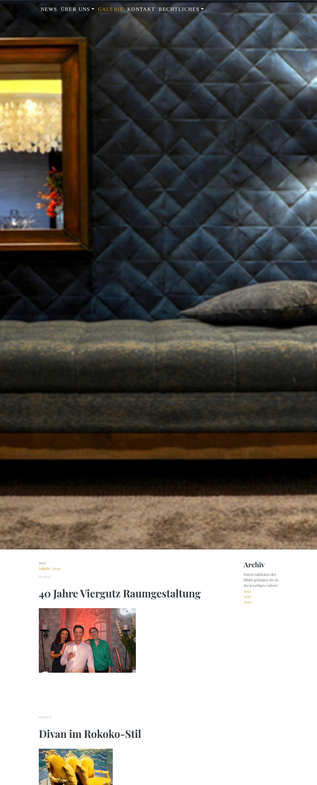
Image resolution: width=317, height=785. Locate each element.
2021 (247, 596)
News (49, 9)
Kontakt (141, 9)
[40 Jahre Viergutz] (87, 640)
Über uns (75, 9)
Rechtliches (179, 9)
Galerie (111, 9)
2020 (56, 568)
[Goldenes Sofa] (76, 775)
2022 (247, 591)
